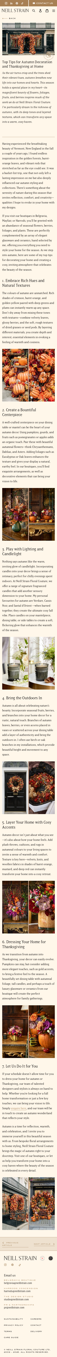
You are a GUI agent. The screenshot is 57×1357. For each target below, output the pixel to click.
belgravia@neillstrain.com (18, 1283)
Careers (36, 1319)
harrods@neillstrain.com (17, 1291)
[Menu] (53, 10)
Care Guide (11, 1337)
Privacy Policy (13, 1325)
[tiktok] (22, 3)
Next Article (44, 1244)
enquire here (18, 1108)
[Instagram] (6, 3)
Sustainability (13, 1319)
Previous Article (14, 1244)
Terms (8, 1331)
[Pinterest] (17, 3)
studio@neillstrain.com (16, 1299)
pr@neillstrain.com (14, 1307)
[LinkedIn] (11, 3)
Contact (36, 1325)
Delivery (36, 1331)
